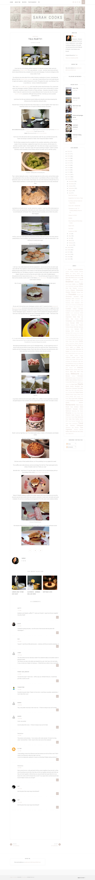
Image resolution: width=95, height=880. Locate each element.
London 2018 (75, 359)
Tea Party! (70, 228)
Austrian (77, 271)
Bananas (68, 275)
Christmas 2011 (79, 298)
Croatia (73, 310)
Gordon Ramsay (72, 339)
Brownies (78, 282)
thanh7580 (21, 687)
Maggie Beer (76, 363)
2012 (68, 174)
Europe (68, 323)
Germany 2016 (76, 333)
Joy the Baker (73, 351)
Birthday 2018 (47, 592)
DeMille (21, 93)
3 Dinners (69, 269)
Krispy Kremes (71, 353)
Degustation (69, 317)
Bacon (68, 273)
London (74, 357)
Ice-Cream (69, 345)
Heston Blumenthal (70, 343)
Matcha (68, 371)
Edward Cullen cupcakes (26, 79)
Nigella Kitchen (70, 386)
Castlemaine (80, 288)
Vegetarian (70, 429)
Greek (70, 341)
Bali (71, 273)
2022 (68, 151)
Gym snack (75, 341)
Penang (68, 396)
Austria (72, 271)
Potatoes (80, 398)
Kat (19, 786)
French (81, 325)
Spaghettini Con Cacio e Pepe (75, 198)
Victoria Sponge (78, 429)
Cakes (67, 286)
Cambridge (76, 286)
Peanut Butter (73, 394)
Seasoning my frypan (77, 411)
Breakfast (70, 282)
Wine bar (75, 431)
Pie (70, 398)
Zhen (76, 55)
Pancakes (80, 388)
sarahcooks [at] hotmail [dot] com (33, 862)
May (70, 236)
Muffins (68, 380)
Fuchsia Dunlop (70, 327)
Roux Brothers (75, 407)
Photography (32, 2)
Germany (81, 327)
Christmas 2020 (76, 98)
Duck (82, 319)
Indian (72, 347)
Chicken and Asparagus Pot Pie (78, 116)
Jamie (68, 349)
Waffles (68, 431)
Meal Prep (73, 371)
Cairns (77, 284)
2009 (68, 247)
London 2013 (69, 359)
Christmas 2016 (79, 302)
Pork (76, 398)
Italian (79, 347)
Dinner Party (77, 317)
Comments (70, 447)
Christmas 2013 (79, 300)
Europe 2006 (75, 323)
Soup (76, 417)
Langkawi (77, 355)
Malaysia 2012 (75, 365)
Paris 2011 (71, 390)
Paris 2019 (73, 392)
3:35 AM (19, 735)
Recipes (24, 2)
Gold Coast (80, 337)
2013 (68, 172)
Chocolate (72, 294)
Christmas (70, 296)
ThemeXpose (24, 877)
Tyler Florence (71, 425)
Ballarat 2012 (80, 273)
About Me (17, 2)
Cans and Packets (72, 288)
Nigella (80, 384)
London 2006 (79, 357)
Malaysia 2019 (73, 367)
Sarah (24, 558)
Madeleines (71, 363)
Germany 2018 (73, 335)
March (70, 240)
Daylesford (75, 315)
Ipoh (75, 347)
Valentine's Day (70, 427)
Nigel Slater (74, 384)
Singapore (78, 415)
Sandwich (69, 409)
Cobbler (70, 218)
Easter (74, 321)
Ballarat (75, 273)
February (71, 243)
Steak (70, 419)
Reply (57, 617)
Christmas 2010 (70, 298)
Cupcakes (78, 310)
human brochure (79, 343)
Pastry (81, 392)
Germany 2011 (70, 331)
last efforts (35, 276)
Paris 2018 (68, 392)
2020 (68, 156)
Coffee (75, 308)
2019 (68, 158)
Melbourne (76, 374)
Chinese (74, 292)
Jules (19, 623)
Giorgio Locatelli (69, 337)
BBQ (70, 277)
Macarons (75, 361)
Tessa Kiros (69, 423)
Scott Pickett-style (39, 472)
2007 (68, 252)
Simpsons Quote (70, 415)
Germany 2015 (69, 333)
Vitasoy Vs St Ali (72, 215)
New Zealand (78, 382)
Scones (81, 409)
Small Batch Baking (77, 134)
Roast (68, 407)
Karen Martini (79, 351)
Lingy (19, 652)
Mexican (69, 376)
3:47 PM (19, 767)
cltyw (19, 748)
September (71, 188)
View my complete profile (72, 58)
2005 (68, 256)
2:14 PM (19, 674)
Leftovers (69, 357)
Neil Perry (72, 382)
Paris (67, 390)
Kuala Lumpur (78, 353)
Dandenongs (77, 312)
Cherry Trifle (75, 88)
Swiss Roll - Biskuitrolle (74, 205)
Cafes (74, 284)
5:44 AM (19, 626)
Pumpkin (78, 400)
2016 (68, 165)
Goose (67, 339)
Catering (68, 290)
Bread (81, 279)
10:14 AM (20, 655)
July (70, 193)
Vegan (81, 427)
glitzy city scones (42, 277)
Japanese (79, 349)
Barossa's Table (79, 275)
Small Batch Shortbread (75, 126)
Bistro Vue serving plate (41, 133)
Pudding (68, 400)
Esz (19, 639)
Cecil (16, 93)
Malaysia (68, 365)
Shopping (69, 413)
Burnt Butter (69, 284)
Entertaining (79, 321)
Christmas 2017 (69, 304)
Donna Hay (70, 319)
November (71, 183)
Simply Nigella (80, 413)
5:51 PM (19, 750)
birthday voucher (24, 70)
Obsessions (69, 388)
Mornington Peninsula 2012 (77, 378)
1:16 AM (19, 610)
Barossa (72, 275)
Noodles (78, 386)
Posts (69, 444)
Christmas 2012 (71, 300)
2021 (68, 153)
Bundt (82, 281)
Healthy (81, 341)
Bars (67, 277)
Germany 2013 (79, 331)
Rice (78, 405)
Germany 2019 (80, 335)
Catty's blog (27, 86)
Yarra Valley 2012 (69, 433)
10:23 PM (20, 705)
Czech (72, 312)
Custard (68, 313)
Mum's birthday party (75, 380)
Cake (81, 284)
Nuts (82, 386)
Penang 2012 (73, 396)
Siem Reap (74, 413)
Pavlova (68, 394)
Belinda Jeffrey (77, 277)
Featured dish (75, 325)
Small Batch (69, 417)
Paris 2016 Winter (78, 390)
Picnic (67, 398)
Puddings (73, 400)
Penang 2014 (80, 396)
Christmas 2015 (70, 302)
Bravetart (76, 279)
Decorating (80, 315)
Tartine (70, 421)
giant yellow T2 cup (29, 129)
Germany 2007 (79, 329)
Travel (80, 423)
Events (68, 325)
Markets (68, 369)
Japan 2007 (73, 349)
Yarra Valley (80, 431)
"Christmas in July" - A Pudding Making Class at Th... (75, 210)
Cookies (80, 309)
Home (11, 2)
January (71, 245)
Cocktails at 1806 (72, 231)
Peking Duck (80, 394)
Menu (82, 374)
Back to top (81, 877)
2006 (68, 254)
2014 (68, 170)
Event (82, 323)
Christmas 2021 (79, 306)
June (70, 233)
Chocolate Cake (80, 294)
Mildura (75, 376)
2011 (68, 177)
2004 (68, 259)
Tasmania (74, 421)
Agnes (19, 702)
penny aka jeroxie (23, 671)
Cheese (73, 290)
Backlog (81, 271)
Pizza (73, 398)
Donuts (78, 319)
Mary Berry (80, 369)
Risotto (81, 405)
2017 (68, 163)
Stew (73, 419)
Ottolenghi (74, 388)
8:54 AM (19, 641)
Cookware (68, 310)
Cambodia (70, 286)
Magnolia (81, 363)
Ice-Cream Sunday (77, 345)
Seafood (69, 411)
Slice (82, 415)
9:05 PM (19, 689)
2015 (68, 167)
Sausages (76, 409)
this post (20, 86)
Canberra (81, 286)
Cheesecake (79, 290)
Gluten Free (75, 337)
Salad (81, 407)
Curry (82, 310)
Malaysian (80, 367)
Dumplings (69, 321)
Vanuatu (77, 427)
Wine (71, 431)
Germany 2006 (70, 329)
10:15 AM (20, 788)
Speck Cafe (71, 225)
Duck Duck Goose (72, 195)
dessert (46, 472)
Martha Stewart (74, 369)
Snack (73, 417)
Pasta (77, 392)
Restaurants (71, 405)
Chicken (68, 292)
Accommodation (78, 269)
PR (39, 2)
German (76, 327)
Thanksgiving (75, 423)
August (70, 190)
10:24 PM (20, 718)
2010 (68, 179)
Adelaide (68, 271)
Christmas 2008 (78, 296)
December (71, 181)
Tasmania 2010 (79, 421)
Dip (82, 317)
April (70, 238)
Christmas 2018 (75, 304)
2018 (68, 160)
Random (81, 402)
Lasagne (81, 355)
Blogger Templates (13, 877)
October (71, 186)
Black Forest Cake (77, 105)
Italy (82, 347)
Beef (72, 277)
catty (19, 608)
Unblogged (80, 425)
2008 (68, 249)
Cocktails (35, 36)
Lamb (72, 355)
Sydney (77, 419)
